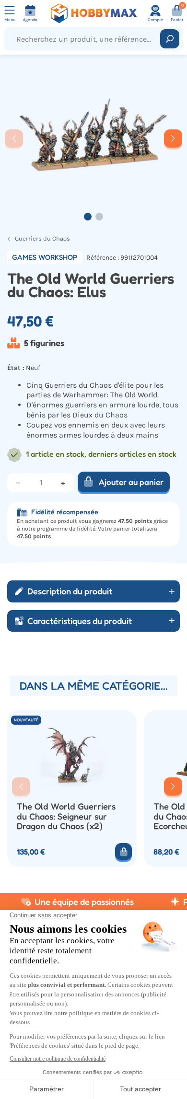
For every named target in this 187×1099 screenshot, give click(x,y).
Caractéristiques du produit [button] (79, 620)
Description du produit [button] (69, 591)
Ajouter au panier (131, 482)
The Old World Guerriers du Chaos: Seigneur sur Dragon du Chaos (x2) (66, 816)
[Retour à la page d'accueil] (93, 13)
